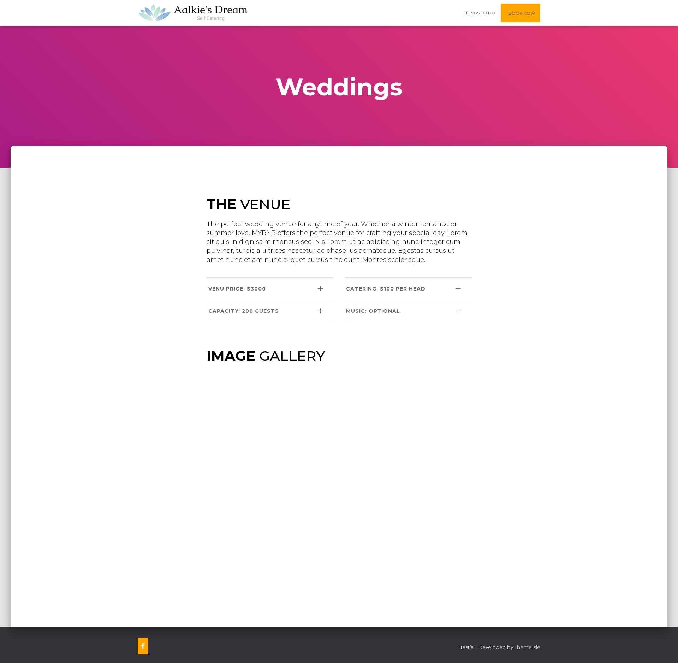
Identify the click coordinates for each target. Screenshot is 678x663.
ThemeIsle (527, 647)
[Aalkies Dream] (193, 13)
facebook (143, 646)
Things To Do (479, 13)
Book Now (521, 13)
